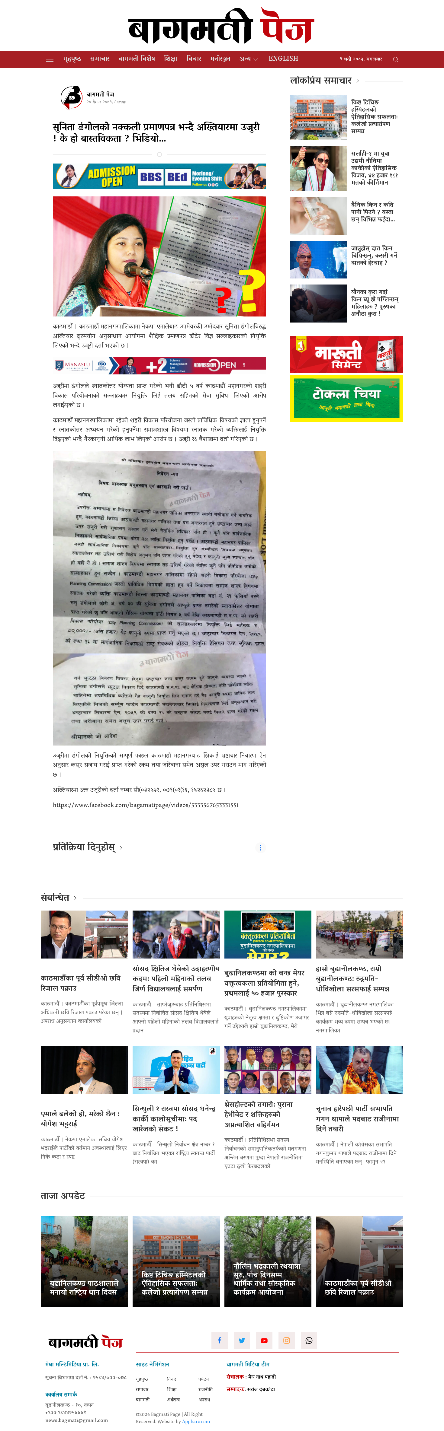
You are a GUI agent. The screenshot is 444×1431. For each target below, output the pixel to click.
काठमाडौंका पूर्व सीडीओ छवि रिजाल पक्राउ (81, 984)
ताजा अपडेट (63, 1197)
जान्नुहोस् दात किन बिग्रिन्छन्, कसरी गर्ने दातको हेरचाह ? (374, 256)
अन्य (245, 59)
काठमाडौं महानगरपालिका (107, 327)
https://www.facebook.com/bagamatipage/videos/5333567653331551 (146, 806)
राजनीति (205, 1389)
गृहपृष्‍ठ (72, 59)
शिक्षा (171, 59)
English (283, 59)
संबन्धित (55, 899)
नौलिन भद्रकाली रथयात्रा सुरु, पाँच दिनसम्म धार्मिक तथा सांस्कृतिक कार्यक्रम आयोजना (267, 1280)
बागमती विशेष (137, 59)
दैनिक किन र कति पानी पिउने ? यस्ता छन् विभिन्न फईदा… (373, 213)
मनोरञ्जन (220, 59)
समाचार (100, 59)
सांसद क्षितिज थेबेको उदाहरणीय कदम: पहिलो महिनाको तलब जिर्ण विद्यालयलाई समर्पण (176, 980)
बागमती (143, 1400)
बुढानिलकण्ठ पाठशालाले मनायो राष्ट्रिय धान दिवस (84, 1288)
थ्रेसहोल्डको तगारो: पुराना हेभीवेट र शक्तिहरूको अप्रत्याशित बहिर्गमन (258, 1115)
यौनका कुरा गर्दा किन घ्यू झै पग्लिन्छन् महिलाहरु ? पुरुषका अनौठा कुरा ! (374, 303)
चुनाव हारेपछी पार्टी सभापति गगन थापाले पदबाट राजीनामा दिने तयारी (357, 1120)
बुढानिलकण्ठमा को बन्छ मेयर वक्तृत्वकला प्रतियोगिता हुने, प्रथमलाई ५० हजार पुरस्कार (264, 984)
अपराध (204, 1400)
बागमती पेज (100, 95)
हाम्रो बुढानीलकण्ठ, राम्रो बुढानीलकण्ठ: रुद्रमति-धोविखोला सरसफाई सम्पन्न (352, 980)
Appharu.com (196, 1422)
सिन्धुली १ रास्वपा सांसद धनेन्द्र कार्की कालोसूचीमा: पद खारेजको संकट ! (174, 1120)
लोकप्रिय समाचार (321, 81)
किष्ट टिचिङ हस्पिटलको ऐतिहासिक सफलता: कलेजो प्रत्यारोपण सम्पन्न (374, 117)
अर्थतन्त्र (173, 1400)
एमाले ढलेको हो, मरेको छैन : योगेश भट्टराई (80, 1120)
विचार (194, 59)
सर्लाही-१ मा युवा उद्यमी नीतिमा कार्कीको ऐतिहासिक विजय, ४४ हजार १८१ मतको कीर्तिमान (374, 168)
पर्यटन (203, 1379)
